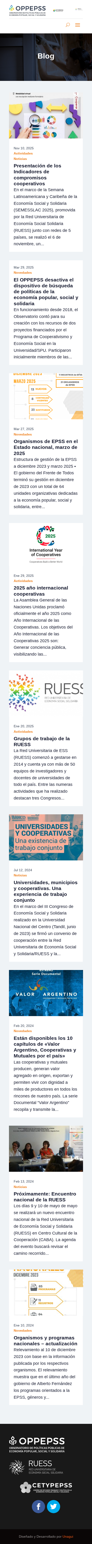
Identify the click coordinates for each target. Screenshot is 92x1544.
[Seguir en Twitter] (53, 1506)
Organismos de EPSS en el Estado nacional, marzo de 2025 (46, 447)
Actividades (23, 153)
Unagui (68, 1536)
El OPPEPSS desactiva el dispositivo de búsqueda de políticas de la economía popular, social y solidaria (46, 291)
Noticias (20, 159)
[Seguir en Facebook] (38, 1506)
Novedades (23, 272)
